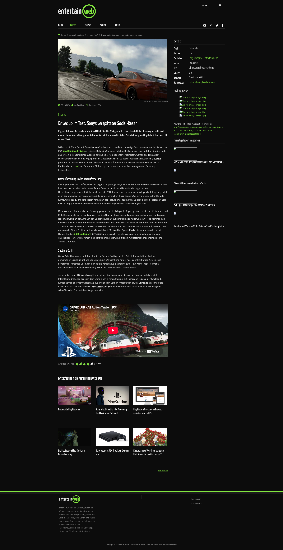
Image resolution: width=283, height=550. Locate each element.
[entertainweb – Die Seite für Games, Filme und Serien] (77, 11)
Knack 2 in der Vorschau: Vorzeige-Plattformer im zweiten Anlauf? (148, 452)
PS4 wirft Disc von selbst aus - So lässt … (192, 183)
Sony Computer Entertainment (203, 58)
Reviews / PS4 (92, 35)
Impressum (196, 499)
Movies (88, 25)
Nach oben (163, 470)
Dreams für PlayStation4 (69, 409)
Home (60, 25)
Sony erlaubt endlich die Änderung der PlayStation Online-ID (111, 411)
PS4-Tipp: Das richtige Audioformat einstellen (194, 205)
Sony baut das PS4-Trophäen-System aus (112, 452)
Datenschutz (196, 503)
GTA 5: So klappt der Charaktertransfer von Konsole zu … (199, 162)
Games (73, 25)
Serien (103, 25)
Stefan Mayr (79, 105)
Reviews (80, 35)
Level (76, 166)
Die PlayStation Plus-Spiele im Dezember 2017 (71, 452)
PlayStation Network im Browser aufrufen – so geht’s (148, 411)
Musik (118, 25)
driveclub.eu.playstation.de (202, 82)
